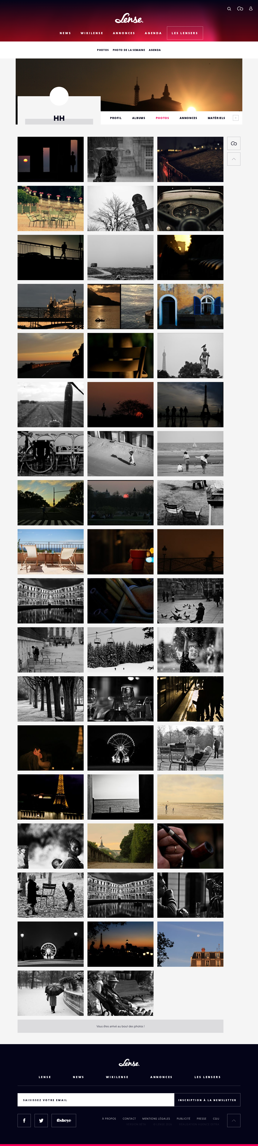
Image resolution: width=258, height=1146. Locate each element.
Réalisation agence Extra (199, 1124)
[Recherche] (229, 8)
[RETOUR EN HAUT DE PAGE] (233, 159)
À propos (109, 1118)
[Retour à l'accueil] (129, 18)
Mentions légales (156, 1118)
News (65, 33)
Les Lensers (185, 33)
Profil (116, 118)
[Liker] (75, 147)
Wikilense (92, 33)
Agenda (153, 33)
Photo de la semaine (129, 49)
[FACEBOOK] (24, 1120)
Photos (103, 49)
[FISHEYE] (64, 1120)
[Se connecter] (250, 8)
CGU (216, 1118)
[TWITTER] (41, 1120)
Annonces (124, 33)
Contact (129, 1118)
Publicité (184, 1118)
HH (23, 174)
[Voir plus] (235, 118)
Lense (45, 1077)
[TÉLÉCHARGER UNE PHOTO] (233, 143)
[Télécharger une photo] (240, 8)
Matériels (216, 118)
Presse (201, 1118)
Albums (138, 118)
